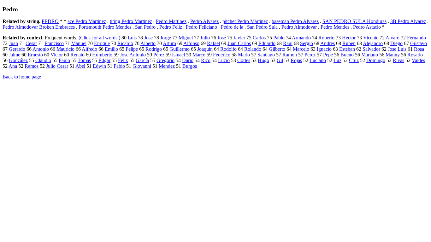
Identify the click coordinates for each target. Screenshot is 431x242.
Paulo (64, 60)
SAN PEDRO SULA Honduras (354, 21)
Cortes (243, 60)
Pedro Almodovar (299, 27)
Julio (205, 37)
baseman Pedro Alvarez (295, 21)
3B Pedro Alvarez (408, 21)
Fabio (119, 66)
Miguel (186, 37)
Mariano (369, 54)
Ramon (289, 54)
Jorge (165, 37)
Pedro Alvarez (204, 21)
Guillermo (179, 49)
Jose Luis (397, 49)
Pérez (158, 54)
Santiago (266, 54)
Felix (123, 60)
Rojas (296, 60)
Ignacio (324, 49)
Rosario (415, 54)
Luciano (318, 60)
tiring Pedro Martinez (131, 21)
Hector (349, 37)
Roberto (326, 37)
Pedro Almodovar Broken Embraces (39, 27)
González (18, 60)
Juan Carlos (239, 43)
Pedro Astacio (367, 27)
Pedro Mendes (335, 27)
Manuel (78, 43)
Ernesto (35, 54)
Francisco (54, 43)
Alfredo (89, 49)
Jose (148, 37)
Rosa (419, 49)
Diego (396, 43)
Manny (393, 54)
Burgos (189, 66)
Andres (327, 43)
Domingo (375, 60)
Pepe (328, 54)
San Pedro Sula (262, 27)
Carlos (259, 37)
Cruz (354, 60)
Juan (13, 43)
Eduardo (266, 43)
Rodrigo (153, 49)
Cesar (31, 43)
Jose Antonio (133, 54)
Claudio (43, 60)
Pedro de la (232, 27)
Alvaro (392, 37)
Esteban (347, 49)
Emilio (111, 49)
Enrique (102, 43)
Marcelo (301, 49)
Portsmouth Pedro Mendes (105, 27)
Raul (287, 43)
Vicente (370, 37)
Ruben (349, 43)
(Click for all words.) (99, 37)
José (221, 37)
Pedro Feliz (170, 27)
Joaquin (205, 49)
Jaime (14, 54)
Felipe (132, 49)
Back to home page (22, 76)
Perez (310, 54)
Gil (280, 60)
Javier (239, 37)
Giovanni (142, 66)
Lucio (224, 60)
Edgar (104, 60)
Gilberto (277, 49)
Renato (77, 54)
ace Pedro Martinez (87, 21)
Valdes (418, 60)
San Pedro (145, 27)
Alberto (148, 43)
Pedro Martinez (171, 21)
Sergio (306, 43)
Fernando (416, 37)
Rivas (398, 60)
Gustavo (418, 43)
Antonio (40, 49)
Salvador (371, 49)
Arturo (169, 43)
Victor (56, 54)
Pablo (279, 37)
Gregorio (165, 60)
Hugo (263, 60)
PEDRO (50, 21)
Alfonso (191, 43)
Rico (205, 60)
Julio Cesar (57, 66)
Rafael (213, 43)
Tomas (84, 60)
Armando (301, 37)
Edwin (99, 66)
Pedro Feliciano (201, 27)
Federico (221, 54)
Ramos (31, 66)
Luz (337, 60)
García (142, 60)
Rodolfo (228, 49)
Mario (244, 54)
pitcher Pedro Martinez (245, 21)
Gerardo (17, 49)
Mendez (167, 66)
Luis (132, 37)
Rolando (252, 49)
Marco (198, 54)
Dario (187, 60)
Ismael (178, 54)
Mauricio (65, 49)
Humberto (102, 54)
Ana (13, 66)
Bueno (347, 54)
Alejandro (373, 43)
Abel (80, 66)
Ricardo (125, 43)
